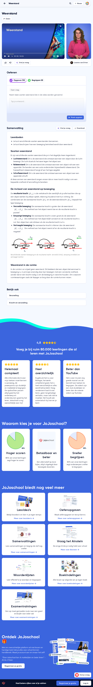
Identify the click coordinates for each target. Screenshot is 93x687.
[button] (33, 41)
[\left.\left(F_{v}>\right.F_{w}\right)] (18, 209)
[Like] (6, 63)
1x (12, 56)
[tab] (17, 80)
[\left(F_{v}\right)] (44, 200)
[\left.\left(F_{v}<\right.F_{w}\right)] (18, 228)
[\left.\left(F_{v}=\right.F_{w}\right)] (18, 219)
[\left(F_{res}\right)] (31, 193)
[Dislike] (10, 63)
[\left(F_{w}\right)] (69, 200)
